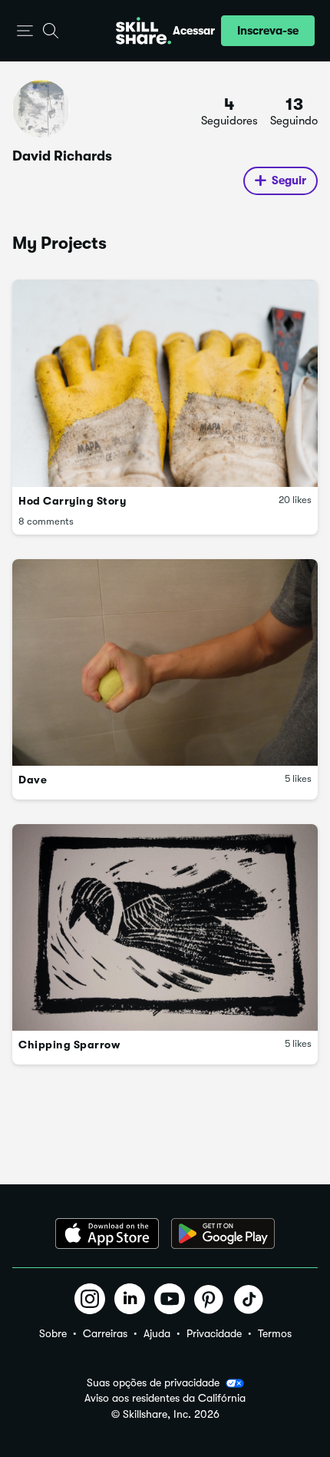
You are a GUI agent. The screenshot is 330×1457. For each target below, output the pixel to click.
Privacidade (214, 1333)
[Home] (143, 31)
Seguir (289, 180)
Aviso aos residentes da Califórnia (165, 1398)
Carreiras (105, 1333)
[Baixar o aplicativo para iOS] (107, 1233)
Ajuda (157, 1333)
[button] (25, 31)
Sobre (53, 1333)
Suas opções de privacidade (153, 1382)
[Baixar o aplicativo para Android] (223, 1233)
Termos (275, 1333)
